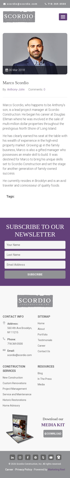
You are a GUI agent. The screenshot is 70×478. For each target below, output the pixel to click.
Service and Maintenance (17, 394)
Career (41, 345)
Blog (40, 373)
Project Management (15, 388)
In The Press (45, 378)
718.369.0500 (56, 4)
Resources (46, 366)
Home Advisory (11, 405)
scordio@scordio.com (19, 355)
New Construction (13, 377)
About (41, 328)
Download (54, 433)
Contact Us (44, 351)
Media (41, 384)
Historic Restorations (14, 400)
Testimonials (45, 340)
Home (41, 323)
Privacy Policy (23, 469)
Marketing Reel (56, 469)
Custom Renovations (14, 383)
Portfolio (43, 334)
